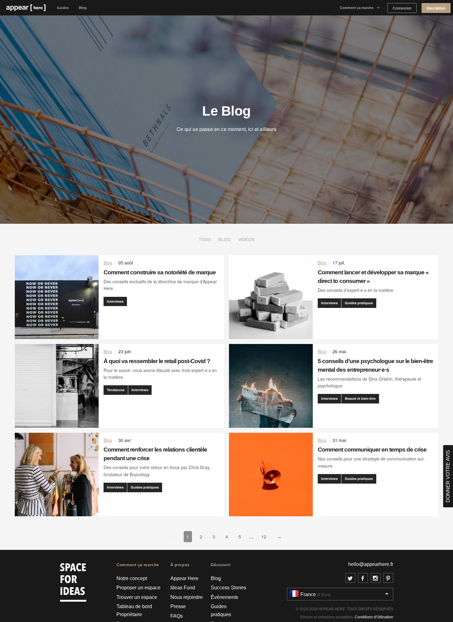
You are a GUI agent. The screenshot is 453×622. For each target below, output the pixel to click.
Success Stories (228, 587)
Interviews (115, 301)
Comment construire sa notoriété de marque (160, 272)
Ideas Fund (182, 587)
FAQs (176, 616)
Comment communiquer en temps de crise (372, 449)
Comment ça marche (356, 8)
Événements (224, 597)
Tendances (115, 389)
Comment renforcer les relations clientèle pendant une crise (155, 453)
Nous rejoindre (186, 597)
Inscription (436, 8)
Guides (63, 8)
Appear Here (184, 578)
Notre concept (131, 578)
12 (265, 536)
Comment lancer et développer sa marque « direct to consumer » (373, 276)
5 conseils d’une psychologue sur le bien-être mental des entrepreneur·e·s (375, 365)
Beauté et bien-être (360, 398)
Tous (205, 239)
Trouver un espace (136, 597)
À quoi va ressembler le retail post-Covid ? (157, 361)
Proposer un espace (138, 587)
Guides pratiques (359, 303)
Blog (83, 8)
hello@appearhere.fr (370, 564)
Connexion (402, 8)
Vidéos (246, 239)
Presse (178, 606)
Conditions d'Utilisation (374, 617)
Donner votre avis (448, 476)
